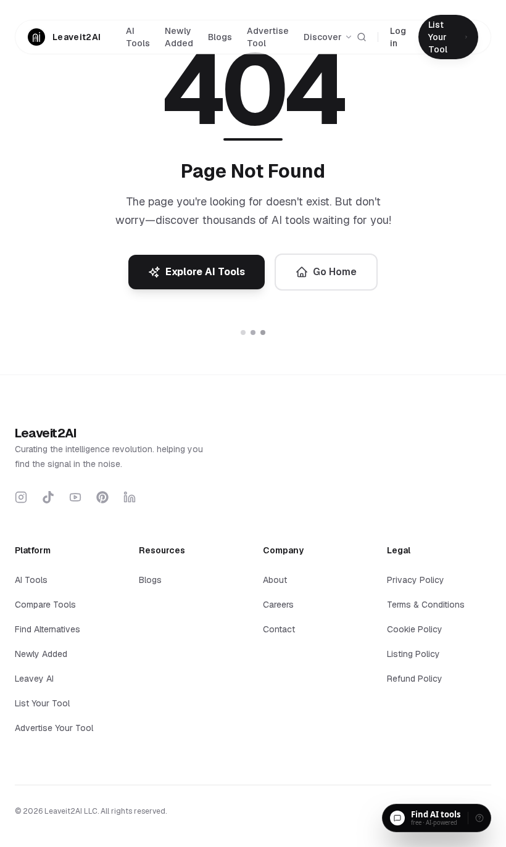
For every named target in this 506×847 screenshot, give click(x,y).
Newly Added (179, 37)
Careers (278, 604)
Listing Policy (413, 653)
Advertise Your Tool (54, 727)
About (275, 579)
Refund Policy (414, 678)
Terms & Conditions (426, 604)
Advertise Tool (268, 37)
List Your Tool (42, 703)
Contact (279, 629)
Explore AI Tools (205, 271)
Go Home (335, 271)
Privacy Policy (415, 579)
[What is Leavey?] (479, 818)
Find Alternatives (47, 629)
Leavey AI (34, 678)
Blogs (220, 37)
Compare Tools (45, 604)
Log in (398, 37)
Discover (323, 37)
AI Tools (138, 37)
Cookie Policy (414, 629)
